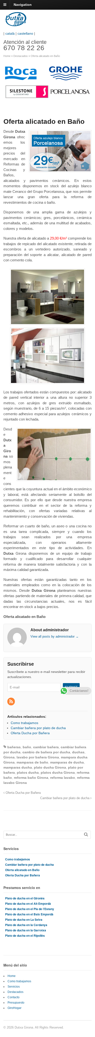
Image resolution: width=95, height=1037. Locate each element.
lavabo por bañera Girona (38, 757)
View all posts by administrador (54, 636)
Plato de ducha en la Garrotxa (25, 930)
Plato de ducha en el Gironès (25, 898)
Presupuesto (16, 1002)
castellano (25, 33)
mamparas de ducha (67, 762)
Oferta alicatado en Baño (22, 870)
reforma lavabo (62, 778)
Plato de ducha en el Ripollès (25, 935)
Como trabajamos (17, 859)
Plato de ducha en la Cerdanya (26, 925)
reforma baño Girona (31, 778)
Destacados (20, 56)
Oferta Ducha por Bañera (23, 793)
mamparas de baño (32, 762)
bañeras (14, 747)
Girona (9, 757)
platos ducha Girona (58, 772)
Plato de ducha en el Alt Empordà (28, 903)
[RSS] (11, 702)
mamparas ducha (17, 767)
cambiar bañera (46, 747)
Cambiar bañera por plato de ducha (65, 798)
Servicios (14, 986)
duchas (78, 752)
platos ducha (28, 772)
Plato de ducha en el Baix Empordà (29, 914)
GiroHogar (14, 1008)
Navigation (23, 5)
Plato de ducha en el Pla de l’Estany (29, 909)
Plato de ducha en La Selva (23, 919)
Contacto (13, 997)
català (10, 33)
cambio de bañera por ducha (46, 752)
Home (6, 56)
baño (27, 747)
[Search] (86, 834)
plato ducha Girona (50, 767)
